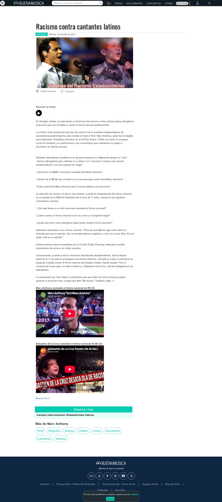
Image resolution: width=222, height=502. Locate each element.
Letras (169, 3)
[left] (108, 3)
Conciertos (153, 3)
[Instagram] (115, 476)
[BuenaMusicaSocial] (91, 476)
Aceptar (110, 498)
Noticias (182, 3)
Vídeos (118, 3)
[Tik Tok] (99, 476)
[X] (131, 476)
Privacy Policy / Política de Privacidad (76, 484)
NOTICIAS (42, 34)
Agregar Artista (150, 484)
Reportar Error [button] (172, 484)
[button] (67, 92)
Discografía (112, 431)
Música (69, 431)
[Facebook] (107, 476)
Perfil (40, 431)
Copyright (120, 490)
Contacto (44, 484)
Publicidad (102, 490)
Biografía (54, 431)
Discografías (134, 3)
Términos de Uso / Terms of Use (118, 484)
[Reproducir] (39, 113)
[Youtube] (123, 476)
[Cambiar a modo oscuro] (210, 3)
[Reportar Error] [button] (42, 398)
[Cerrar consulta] (97, 3)
